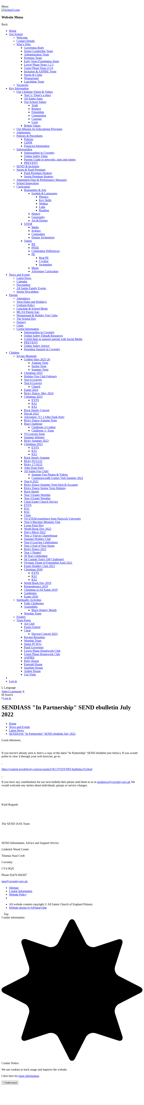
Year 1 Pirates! (32, 552)
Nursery (21, 322)
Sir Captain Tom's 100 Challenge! (44, 559)
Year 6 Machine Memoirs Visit (42, 522)
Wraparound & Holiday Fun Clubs (37, 315)
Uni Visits (30, 674)
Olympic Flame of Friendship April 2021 (48, 562)
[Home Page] (11, 9)
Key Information (19, 88)
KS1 (34, 403)
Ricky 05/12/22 (33, 461)
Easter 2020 (31, 596)
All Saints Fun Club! (36, 471)
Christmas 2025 (33, 373)
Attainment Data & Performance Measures (41, 179)
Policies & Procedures (29, 135)
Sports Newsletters (27, 291)
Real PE (44, 257)
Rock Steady (31, 491)
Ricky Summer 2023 (36, 440)
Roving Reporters (34, 637)
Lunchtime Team (34, 81)
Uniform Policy (25, 305)
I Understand (10, 1082)
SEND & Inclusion (27, 166)
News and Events (19, 274)
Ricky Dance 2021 (35, 549)
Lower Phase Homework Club (42, 650)
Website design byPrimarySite (28, 907)
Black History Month (44, 610)
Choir (27, 515)
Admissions (23, 132)
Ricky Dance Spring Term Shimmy (45, 488)
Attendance (23, 298)
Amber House (32, 671)
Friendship (38, 112)
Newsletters (23, 284)
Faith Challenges (34, 603)
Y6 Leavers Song (34, 434)
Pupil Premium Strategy (38, 173)
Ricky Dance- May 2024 (38, 393)
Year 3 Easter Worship (37, 495)
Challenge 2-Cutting (44, 427)
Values (28, 240)
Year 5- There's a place (37, 95)
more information (29, 1076)
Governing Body (34, 47)
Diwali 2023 (31, 413)
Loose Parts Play (34, 525)
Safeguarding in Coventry (39, 152)
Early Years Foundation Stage (41, 61)
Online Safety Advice (37, 345)
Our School (16, 34)
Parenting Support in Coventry (42, 349)
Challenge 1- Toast (43, 430)
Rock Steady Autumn (37, 457)
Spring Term (39, 366)
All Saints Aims (33, 98)
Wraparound (31, 78)
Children (14, 352)
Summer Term (40, 369)
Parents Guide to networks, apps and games (50, 159)
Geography (38, 217)
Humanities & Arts (35, 190)
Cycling (43, 261)
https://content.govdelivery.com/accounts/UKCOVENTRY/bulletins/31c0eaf (47, 769)
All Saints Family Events (31, 288)
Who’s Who (23, 44)
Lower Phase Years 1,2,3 (38, 64)
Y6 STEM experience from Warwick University (52, 518)
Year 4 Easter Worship (37, 498)
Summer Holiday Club (37, 539)
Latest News (23, 278)
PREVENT (31, 162)
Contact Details (25, 41)
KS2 (34, 406)
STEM (28, 223)
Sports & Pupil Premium (30, 169)
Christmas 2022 (33, 444)
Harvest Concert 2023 (45, 633)
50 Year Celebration (35, 555)
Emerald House (33, 664)
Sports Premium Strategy (38, 176)
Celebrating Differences (46, 251)
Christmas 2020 (33, 569)
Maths (35, 227)
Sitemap (14, 887)
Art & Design (40, 220)
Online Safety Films (36, 156)
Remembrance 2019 (36, 586)
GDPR (28, 142)
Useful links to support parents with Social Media (53, 339)
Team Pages (23, 620)
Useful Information (27, 329)
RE (33, 244)
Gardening (30, 593)
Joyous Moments (26, 356)
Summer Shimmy (34, 437)
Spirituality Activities (28, 600)
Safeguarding (24, 149)
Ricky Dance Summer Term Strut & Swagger (51, 484)
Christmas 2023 (33, 396)
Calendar (21, 281)
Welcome (22, 37)
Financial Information (37, 146)
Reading (44, 210)
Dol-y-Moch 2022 (35, 532)
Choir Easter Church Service (41, 501)
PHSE (35, 247)
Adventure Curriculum (45, 271)
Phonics (43, 196)
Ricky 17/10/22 (33, 464)
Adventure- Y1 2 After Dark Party (44, 417)
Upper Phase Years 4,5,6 (38, 68)
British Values (32, 125)
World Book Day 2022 (37, 528)
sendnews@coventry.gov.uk (113, 782)
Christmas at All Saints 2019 (41, 589)
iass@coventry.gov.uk (15, 881)
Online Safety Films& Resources (43, 335)
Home (12, 30)
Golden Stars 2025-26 (37, 359)
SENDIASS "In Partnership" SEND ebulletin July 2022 (42, 733)
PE (33, 254)
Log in (13, 681)
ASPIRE (29, 657)
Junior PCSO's (32, 644)
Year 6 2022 (31, 481)
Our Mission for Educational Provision (39, 129)
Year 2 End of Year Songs (39, 545)
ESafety (21, 616)
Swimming (45, 264)
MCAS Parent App (27, 312)
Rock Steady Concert (36, 410)
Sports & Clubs (33, 74)
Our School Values (35, 102)
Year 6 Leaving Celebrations (41, 542)
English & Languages (44, 193)
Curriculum (23, 186)
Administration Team (36, 54)
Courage (37, 118)
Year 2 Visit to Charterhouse (40, 535)
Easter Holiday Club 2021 (39, 566)
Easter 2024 (31, 389)
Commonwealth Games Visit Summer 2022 (57, 478)
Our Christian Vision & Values (34, 91)
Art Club (29, 623)
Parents (13, 295)
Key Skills (45, 200)
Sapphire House (33, 667)
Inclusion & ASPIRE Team (40, 71)
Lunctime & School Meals (32, 308)
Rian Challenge (33, 423)
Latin (42, 207)
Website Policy (18, 894)
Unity (35, 122)
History (36, 213)
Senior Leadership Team (38, 51)
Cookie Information (20, 891)
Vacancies (22, 85)
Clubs (19, 325)
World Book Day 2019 (37, 583)
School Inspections (27, 183)
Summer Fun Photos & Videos (50, 474)
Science (36, 230)
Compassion (39, 115)
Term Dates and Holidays (31, 301)
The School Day (26, 318)
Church (36, 386)
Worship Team (32, 613)
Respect (36, 108)
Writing (43, 203)
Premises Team (33, 57)
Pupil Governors (34, 647)
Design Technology (43, 237)
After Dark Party (34, 467)
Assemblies (31, 606)
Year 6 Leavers (33, 379)
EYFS (35, 400)
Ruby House (31, 661)
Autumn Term (40, 362)
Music (35, 268)
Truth (35, 105)
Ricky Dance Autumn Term (40, 420)
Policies (28, 139)
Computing (38, 234)
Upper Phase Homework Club (42, 654)
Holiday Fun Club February (40, 376)
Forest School (32, 627)
